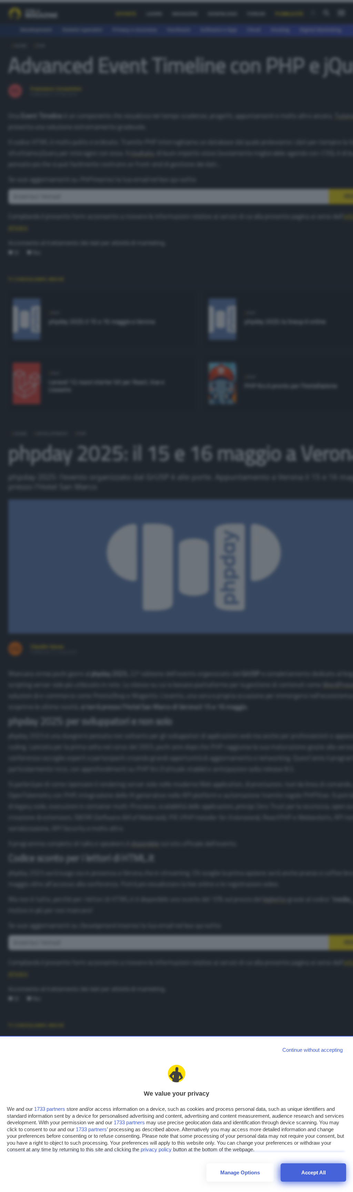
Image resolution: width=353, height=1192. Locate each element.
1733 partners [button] (49, 1109)
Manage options (240, 1172)
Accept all (313, 1172)
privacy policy (156, 1149)
